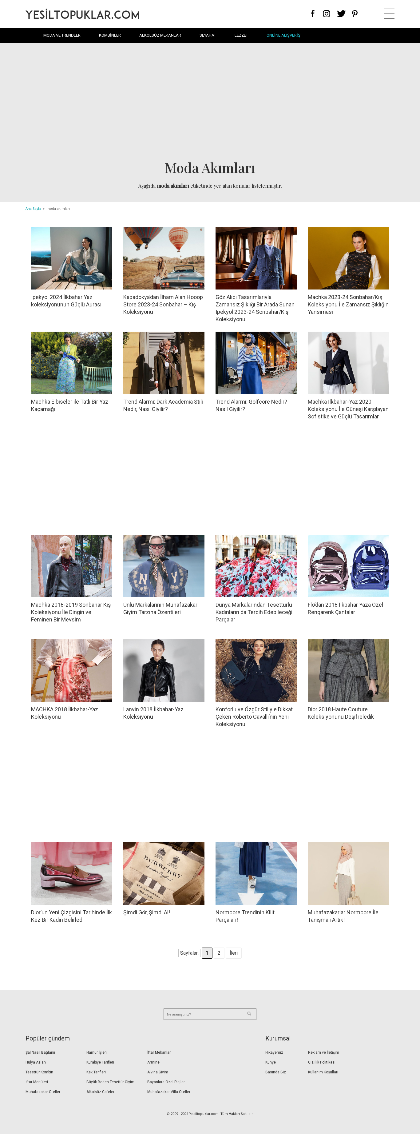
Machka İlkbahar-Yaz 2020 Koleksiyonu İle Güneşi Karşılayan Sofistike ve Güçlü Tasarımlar (348, 409)
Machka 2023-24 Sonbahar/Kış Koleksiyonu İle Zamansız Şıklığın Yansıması (348, 304)
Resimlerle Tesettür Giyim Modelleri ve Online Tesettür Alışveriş (82, 14)
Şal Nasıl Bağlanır (40, 1052)
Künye (270, 1062)
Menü (389, 14)
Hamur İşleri (96, 1052)
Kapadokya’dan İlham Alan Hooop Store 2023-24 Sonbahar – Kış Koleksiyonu (163, 304)
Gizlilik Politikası (321, 1062)
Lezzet (241, 35)
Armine (153, 1062)
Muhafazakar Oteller (43, 1092)
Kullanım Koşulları (323, 1072)
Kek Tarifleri (96, 1072)
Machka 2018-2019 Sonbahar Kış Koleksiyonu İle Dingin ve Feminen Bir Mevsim (71, 612)
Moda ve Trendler (62, 35)
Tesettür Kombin (39, 1072)
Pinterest (355, 13)
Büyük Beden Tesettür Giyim (110, 1082)
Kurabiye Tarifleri (100, 1062)
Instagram (326, 13)
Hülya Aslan (36, 1062)
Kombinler (110, 35)
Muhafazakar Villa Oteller (168, 1092)
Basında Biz (275, 1072)
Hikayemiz (274, 1052)
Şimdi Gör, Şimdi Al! (146, 912)
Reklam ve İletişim (323, 1052)
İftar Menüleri (37, 1082)
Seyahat (208, 35)
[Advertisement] (210, 103)
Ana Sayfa (33, 209)
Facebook (312, 13)
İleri (234, 953)
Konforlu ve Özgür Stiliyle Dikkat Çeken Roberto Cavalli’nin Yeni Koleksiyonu (254, 716)
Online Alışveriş (283, 35)
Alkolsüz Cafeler (100, 1092)
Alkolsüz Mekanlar (160, 35)
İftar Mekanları (159, 1052)
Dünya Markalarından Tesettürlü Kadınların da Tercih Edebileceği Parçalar (254, 612)
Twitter (341, 13)
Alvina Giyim (157, 1072)
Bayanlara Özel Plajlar (166, 1082)
